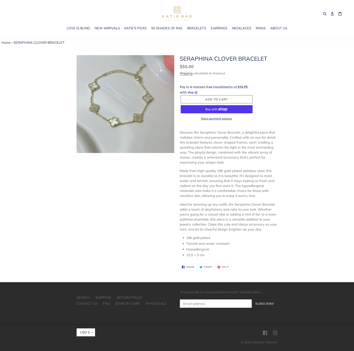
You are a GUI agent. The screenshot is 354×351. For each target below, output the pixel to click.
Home (6, 42)
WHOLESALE (155, 303)
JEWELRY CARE (127, 303)
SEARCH (83, 297)
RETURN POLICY (130, 297)
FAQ (106, 303)
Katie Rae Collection (264, 342)
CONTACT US (87, 303)
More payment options (216, 118)
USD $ (85, 332)
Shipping (186, 73)
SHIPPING (103, 297)
